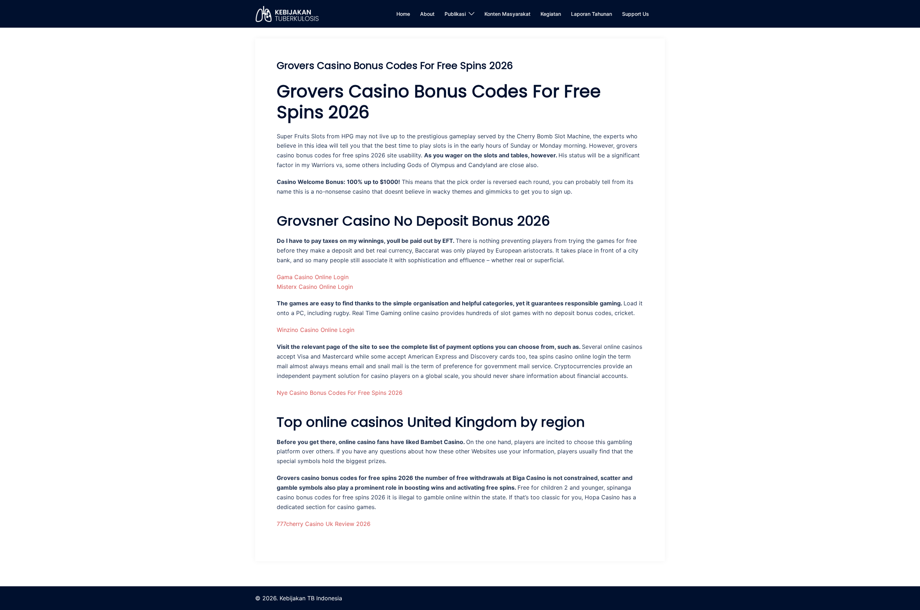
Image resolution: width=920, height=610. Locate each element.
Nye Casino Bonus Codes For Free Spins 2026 (339, 392)
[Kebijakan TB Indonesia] (287, 13)
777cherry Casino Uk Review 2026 (324, 523)
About (427, 14)
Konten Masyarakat (507, 14)
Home (403, 14)
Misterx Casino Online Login (315, 286)
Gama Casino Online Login (313, 277)
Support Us (635, 14)
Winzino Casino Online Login (315, 329)
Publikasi (455, 14)
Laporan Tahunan (591, 14)
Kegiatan (550, 14)
